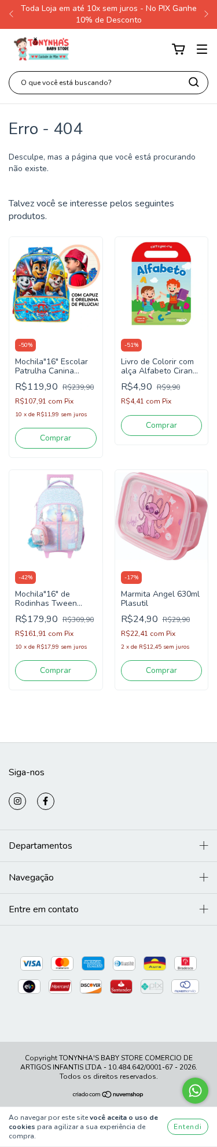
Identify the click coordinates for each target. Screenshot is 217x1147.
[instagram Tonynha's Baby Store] (17, 801)
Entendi (188, 1126)
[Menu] (202, 49)
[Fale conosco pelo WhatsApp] (195, 1091)
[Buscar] (194, 82)
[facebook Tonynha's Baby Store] (45, 801)
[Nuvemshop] (108, 1096)
